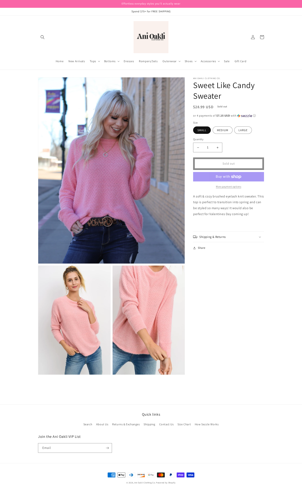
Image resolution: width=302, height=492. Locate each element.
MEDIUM (222, 130)
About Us (102, 424)
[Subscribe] (107, 448)
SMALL (201, 130)
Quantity (198, 139)
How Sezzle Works (207, 424)
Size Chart (184, 424)
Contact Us (166, 424)
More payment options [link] (228, 186)
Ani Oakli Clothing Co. (145, 482)
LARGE (243, 130)
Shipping (149, 424)
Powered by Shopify (166, 482)
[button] (42, 37)
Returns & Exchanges (126, 424)
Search (87, 424)
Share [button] (201, 248)
